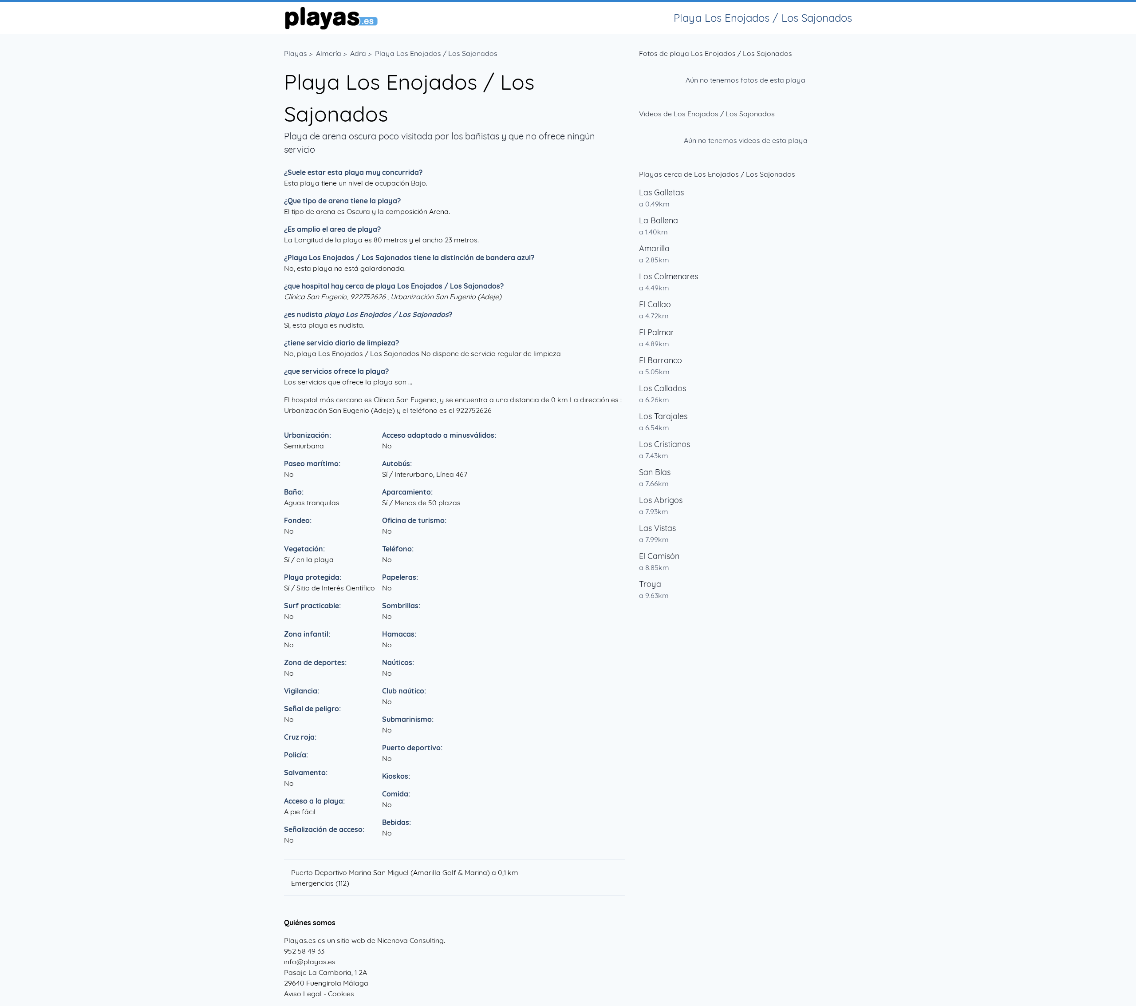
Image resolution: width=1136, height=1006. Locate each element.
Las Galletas (661, 192)
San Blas (655, 472)
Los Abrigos (660, 500)
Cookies (341, 993)
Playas (295, 53)
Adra (358, 53)
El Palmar (656, 332)
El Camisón (659, 556)
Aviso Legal (303, 993)
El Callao (655, 304)
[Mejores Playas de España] (331, 18)
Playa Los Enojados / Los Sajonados (436, 53)
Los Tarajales (663, 416)
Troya (650, 584)
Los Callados (662, 388)
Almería (328, 53)
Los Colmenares (668, 276)
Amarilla (654, 248)
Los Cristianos (664, 444)
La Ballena (658, 220)
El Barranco (660, 360)
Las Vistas (657, 528)
